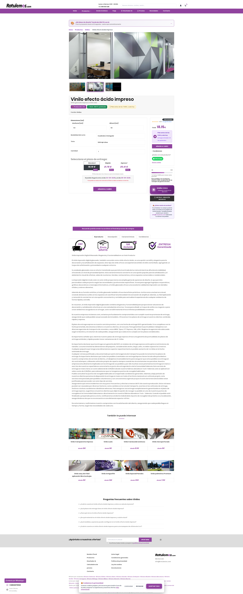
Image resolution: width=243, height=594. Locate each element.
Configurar (128, 586)
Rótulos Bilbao (103, 579)
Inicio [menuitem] (75, 11)
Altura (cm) (113, 123)
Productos (79, 30)
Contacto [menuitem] (166, 11)
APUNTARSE (145, 540)
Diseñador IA (91, 561)
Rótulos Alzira (111, 577)
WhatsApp (158, 159)
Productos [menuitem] (86, 11)
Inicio (71, 30)
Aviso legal (115, 554)
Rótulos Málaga (92, 579)
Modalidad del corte (78, 135)
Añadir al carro (105, 189)
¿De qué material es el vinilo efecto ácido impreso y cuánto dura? (103, 517)
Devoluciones (116, 568)
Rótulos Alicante (114, 579)
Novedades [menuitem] (154, 11)
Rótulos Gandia (121, 577)
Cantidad (74, 151)
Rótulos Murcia (125, 579)
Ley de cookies (116, 564)
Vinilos (87, 30)
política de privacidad (141, 543)
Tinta (73, 141)
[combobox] (149, 5)
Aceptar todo (154, 586)
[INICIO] (18, 5)
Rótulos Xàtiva (101, 577)
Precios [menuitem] (142, 11)
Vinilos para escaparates (77, 588)
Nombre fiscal (92, 554)
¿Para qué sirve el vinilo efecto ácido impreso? (97, 513)
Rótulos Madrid (145, 577)
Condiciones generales (119, 558)
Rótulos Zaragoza (80, 579)
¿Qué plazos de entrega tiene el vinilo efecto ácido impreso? (102, 509)
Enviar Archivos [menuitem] (102, 11)
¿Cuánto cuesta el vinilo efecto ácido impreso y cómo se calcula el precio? (107, 504)
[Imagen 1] (77, 87)
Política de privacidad (119, 561)
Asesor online (156, 162)
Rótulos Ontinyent (134, 577)
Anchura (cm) (77, 123)
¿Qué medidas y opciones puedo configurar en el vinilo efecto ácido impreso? (108, 522)
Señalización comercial (166, 585)
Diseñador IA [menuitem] (127, 11)
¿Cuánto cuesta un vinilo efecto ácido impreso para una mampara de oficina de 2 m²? (111, 526)
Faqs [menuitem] (114, 11)
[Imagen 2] (95, 87)
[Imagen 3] (113, 87)
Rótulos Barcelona (157, 577)
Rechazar (139, 586)
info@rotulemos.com (159, 214)
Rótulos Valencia (89, 577)
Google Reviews (167, 121)
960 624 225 (105, 7)
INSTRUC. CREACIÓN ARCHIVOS (163, 198)
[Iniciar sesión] (181, 5)
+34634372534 (15, 585)
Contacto (90, 571)
